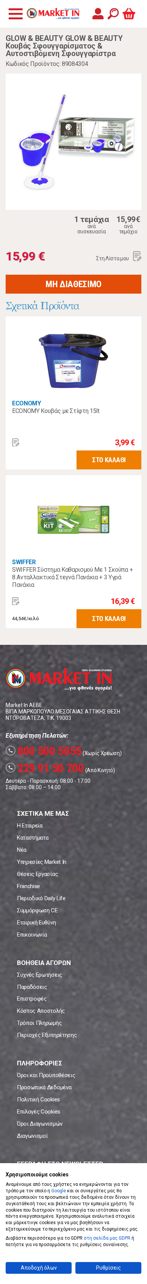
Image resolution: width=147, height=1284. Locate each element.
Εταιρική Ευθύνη (36, 922)
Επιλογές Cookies (38, 1111)
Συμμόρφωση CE (37, 910)
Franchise (28, 886)
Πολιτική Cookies (38, 1099)
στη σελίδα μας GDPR (107, 1238)
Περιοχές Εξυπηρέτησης (47, 1035)
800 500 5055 (44, 751)
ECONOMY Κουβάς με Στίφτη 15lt (56, 410)
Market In (52, 13)
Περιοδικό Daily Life (41, 898)
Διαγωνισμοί (32, 1135)
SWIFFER (24, 562)
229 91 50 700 (46, 768)
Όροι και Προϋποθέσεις (46, 1075)
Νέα (21, 849)
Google (58, 1190)
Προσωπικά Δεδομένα (44, 1087)
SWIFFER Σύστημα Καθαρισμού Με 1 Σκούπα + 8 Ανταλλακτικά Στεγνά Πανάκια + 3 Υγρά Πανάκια (72, 577)
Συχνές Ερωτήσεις (39, 974)
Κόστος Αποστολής (41, 1010)
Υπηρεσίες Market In (41, 862)
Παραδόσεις (32, 987)
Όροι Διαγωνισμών (40, 1123)
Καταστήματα (32, 837)
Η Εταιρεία (30, 825)
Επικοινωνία (32, 934)
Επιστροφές (32, 998)
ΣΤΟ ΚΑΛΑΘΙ (109, 460)
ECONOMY (26, 403)
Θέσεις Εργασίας (37, 874)
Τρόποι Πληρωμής (39, 1023)
